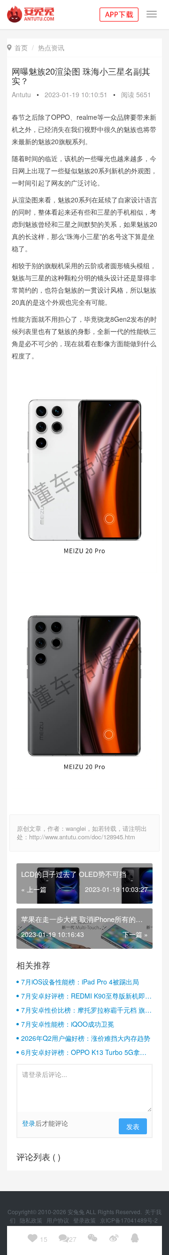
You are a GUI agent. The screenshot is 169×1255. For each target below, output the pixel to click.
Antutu (21, 94)
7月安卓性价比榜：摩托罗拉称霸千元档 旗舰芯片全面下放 (86, 1010)
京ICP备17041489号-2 (129, 1220)
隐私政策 (32, 1220)
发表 (132, 1126)
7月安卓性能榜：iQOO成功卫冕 (67, 1024)
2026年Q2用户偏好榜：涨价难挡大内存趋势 (85, 1038)
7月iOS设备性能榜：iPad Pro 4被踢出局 (80, 981)
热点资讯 (51, 47)
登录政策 (85, 1220)
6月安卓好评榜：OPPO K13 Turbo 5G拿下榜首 (83, 1052)
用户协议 (58, 1220)
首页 (17, 47)
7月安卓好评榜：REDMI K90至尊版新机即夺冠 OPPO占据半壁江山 (86, 995)
